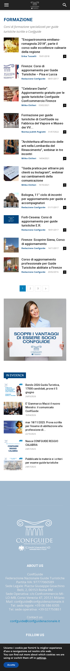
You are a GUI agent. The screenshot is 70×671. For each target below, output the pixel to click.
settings (41, 658)
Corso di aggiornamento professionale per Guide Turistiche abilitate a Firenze (41, 263)
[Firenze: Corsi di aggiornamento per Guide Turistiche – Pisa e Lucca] (11, 71)
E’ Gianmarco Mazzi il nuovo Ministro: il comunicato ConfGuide (42, 407)
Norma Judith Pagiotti (33, 131)
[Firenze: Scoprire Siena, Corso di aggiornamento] (11, 245)
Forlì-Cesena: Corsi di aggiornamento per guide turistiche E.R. (39, 221)
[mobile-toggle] (6, 5)
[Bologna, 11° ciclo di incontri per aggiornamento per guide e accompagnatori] (11, 200)
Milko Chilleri (28, 105)
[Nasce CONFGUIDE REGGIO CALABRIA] (13, 445)
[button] (65, 5)
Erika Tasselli (28, 56)
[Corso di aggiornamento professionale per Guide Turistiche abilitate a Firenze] (11, 264)
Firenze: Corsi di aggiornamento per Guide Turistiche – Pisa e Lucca (39, 70)
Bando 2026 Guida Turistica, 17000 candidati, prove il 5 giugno (42, 388)
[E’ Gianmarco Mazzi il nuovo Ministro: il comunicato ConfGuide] (13, 408)
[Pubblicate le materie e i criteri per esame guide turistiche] (13, 463)
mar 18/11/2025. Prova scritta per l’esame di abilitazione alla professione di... (44, 426)
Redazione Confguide (33, 78)
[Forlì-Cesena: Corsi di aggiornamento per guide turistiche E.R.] (11, 219)
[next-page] (46, 288)
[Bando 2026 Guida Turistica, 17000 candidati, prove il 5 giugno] (13, 389)
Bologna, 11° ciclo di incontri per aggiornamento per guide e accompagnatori (43, 199)
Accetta (11, 664)
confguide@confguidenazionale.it (35, 621)
